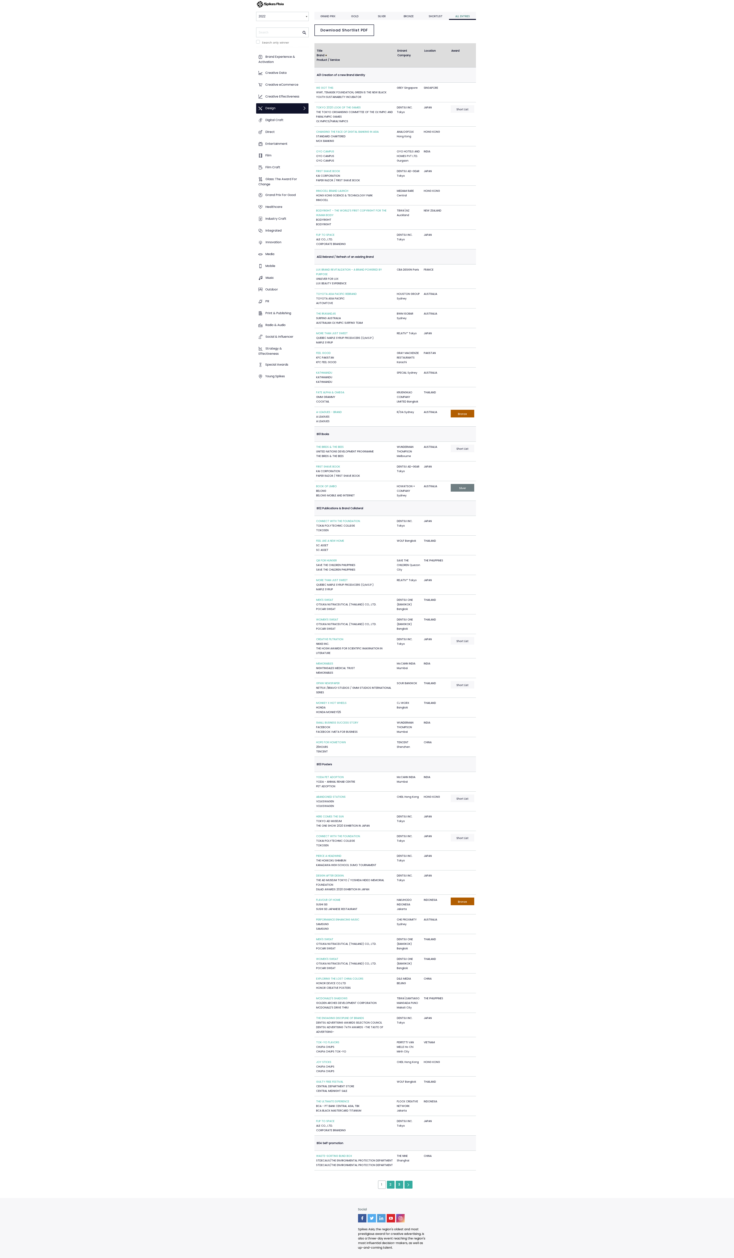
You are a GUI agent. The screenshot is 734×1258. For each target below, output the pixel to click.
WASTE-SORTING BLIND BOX (334, 1156)
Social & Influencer (279, 337)
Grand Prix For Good (280, 195)
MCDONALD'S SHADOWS (332, 998)
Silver (382, 16)
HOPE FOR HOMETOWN (331, 742)
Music (270, 278)
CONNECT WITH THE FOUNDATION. (338, 521)
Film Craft (272, 167)
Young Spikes (275, 376)
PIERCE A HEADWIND (328, 856)
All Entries (462, 16)
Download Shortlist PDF (344, 30)
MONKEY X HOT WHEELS (331, 703)
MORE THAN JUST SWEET (332, 333)
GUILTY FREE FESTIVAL (329, 1082)
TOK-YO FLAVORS (327, 1042)
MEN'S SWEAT (324, 600)
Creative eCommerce (281, 84)
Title (319, 51)
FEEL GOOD (323, 353)
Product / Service (328, 60)
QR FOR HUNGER (326, 560)
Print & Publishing (278, 313)
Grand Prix (327, 16)
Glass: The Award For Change (277, 181)
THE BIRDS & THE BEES (330, 447)
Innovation (273, 242)
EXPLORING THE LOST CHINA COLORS (339, 979)
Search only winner (275, 43)
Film (268, 155)
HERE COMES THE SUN (330, 816)
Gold (355, 16)
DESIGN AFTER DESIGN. (330, 875)
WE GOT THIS (324, 88)
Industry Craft (275, 218)
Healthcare (273, 207)
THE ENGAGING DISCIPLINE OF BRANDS (340, 1018)
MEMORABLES (324, 663)
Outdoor (271, 289)
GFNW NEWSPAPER (328, 683)
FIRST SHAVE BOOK (328, 171)
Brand (320, 55)
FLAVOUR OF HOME (328, 900)
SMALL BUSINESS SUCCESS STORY (337, 723)
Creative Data (276, 73)
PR (267, 301)
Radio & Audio (275, 325)
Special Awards (276, 364)
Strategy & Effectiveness (270, 351)
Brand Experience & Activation (276, 59)
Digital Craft (274, 120)
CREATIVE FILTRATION (329, 639)
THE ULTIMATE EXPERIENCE (332, 1101)
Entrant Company (404, 53)
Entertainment (276, 143)
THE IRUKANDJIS (326, 314)
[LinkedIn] (381, 1218)
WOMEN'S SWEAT (327, 619)
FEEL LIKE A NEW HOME (330, 541)
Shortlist (436, 16)
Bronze (409, 16)
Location (430, 51)
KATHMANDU (324, 373)
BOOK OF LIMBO (326, 486)
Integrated (273, 230)
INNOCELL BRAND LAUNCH (332, 191)
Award (455, 51)
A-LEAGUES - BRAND (329, 412)
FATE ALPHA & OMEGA (330, 392)
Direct (270, 132)
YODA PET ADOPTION (330, 777)
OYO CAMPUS (325, 151)
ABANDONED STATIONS (331, 797)
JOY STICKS (323, 1062)
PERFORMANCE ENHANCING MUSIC (337, 919)
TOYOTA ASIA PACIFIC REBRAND (336, 294)
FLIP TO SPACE (325, 235)
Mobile (270, 266)
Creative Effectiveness (282, 96)
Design (270, 108)
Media (269, 254)
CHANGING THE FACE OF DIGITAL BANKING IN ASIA (347, 132)
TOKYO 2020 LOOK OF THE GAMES (338, 107)
